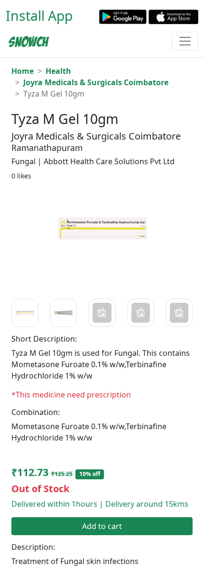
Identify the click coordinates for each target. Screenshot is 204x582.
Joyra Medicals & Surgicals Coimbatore (95, 82)
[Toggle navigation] (185, 41)
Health (58, 71)
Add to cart (102, 526)
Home (22, 71)
